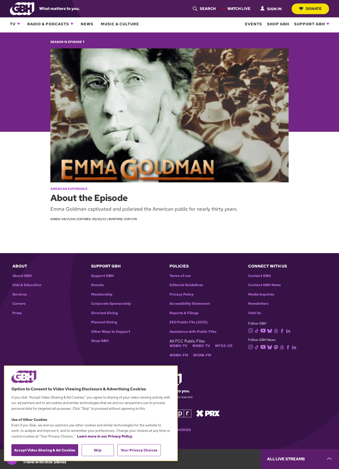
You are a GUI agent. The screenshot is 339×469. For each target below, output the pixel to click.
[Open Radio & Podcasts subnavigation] (72, 24)
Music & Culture (120, 23)
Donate (314, 8)
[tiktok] (257, 330)
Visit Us (254, 313)
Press (17, 313)
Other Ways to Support (110, 332)
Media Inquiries (261, 294)
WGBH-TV (178, 346)
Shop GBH (278, 23)
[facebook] (282, 330)
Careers (19, 304)
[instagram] (250, 330)
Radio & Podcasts (48, 23)
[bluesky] (269, 330)
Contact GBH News (264, 285)
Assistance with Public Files (193, 332)
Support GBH (309, 23)
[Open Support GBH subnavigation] (328, 24)
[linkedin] (288, 330)
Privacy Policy (182, 294)
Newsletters (258, 304)
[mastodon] (276, 346)
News (87, 23)
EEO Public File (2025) (189, 322)
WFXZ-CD (224, 346)
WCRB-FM (202, 355)
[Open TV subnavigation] (18, 24)
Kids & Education (26, 285)
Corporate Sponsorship (111, 304)
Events (253, 23)
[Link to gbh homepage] (22, 8)
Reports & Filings (184, 313)
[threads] (276, 330)
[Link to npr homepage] (180, 412)
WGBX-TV (201, 346)
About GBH (22, 276)
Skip (98, 450)
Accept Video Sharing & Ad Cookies (44, 450)
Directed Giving (104, 313)
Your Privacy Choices (139, 450)
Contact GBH (259, 276)
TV (13, 23)
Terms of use (180, 276)
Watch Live (238, 8)
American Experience (69, 189)
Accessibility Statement (190, 304)
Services (19, 294)
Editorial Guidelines (186, 285)
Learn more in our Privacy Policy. (105, 436)
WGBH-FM (179, 355)
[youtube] (263, 330)
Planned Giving (104, 322)
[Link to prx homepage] (208, 412)
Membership (101, 294)
